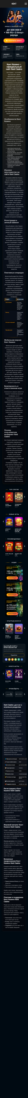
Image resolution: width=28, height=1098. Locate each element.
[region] (14, 501)
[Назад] (3, 497)
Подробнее (14, 655)
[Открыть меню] (26, 4)
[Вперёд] (24, 497)
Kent (14, 4)
